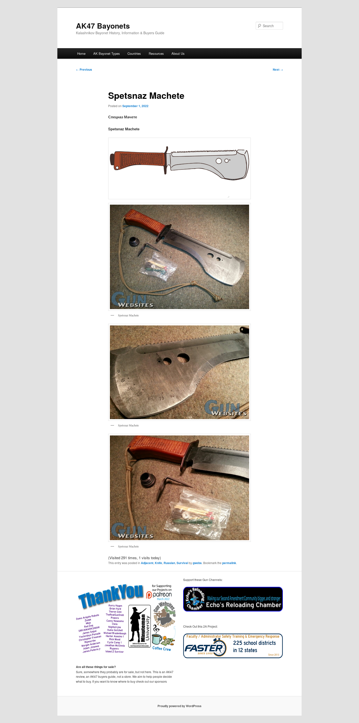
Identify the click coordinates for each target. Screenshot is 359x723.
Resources (156, 53)
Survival (182, 563)
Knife (158, 563)
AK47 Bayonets (103, 25)
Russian (169, 563)
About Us (178, 53)
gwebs (197, 563)
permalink (229, 563)
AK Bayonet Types (106, 53)
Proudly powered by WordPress (179, 706)
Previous (84, 69)
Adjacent (147, 563)
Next (278, 69)
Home (81, 53)
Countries (134, 53)
